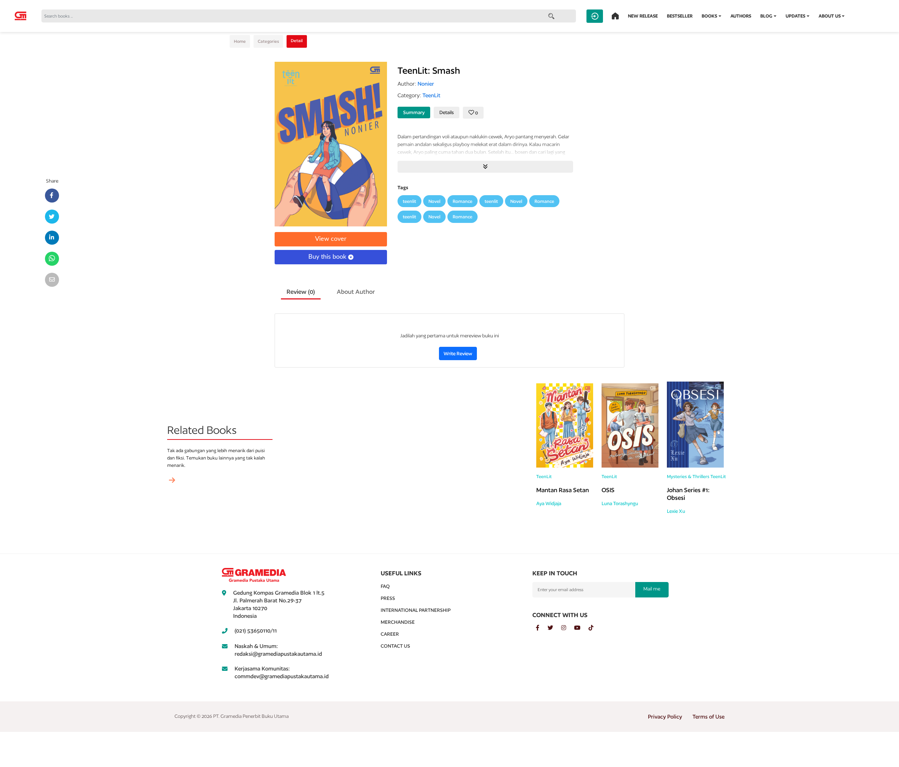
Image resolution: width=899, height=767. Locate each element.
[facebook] (541, 628)
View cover (331, 239)
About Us (830, 16)
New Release (643, 16)
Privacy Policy (665, 716)
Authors (740, 16)
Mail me (651, 588)
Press (388, 598)
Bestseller (680, 16)
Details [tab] (446, 112)
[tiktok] (595, 628)
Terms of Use (708, 716)
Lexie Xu (676, 511)
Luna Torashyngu (620, 503)
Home (240, 41)
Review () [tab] (301, 291)
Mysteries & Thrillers (688, 476)
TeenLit (544, 476)
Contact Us (395, 646)
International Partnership (416, 610)
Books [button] (709, 16)
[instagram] (567, 628)
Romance (462, 201)
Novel (434, 201)
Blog (766, 16)
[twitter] (554, 628)
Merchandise (398, 622)
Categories (268, 41)
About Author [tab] (356, 291)
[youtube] (581, 628)
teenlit (409, 201)
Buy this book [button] (328, 257)
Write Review (458, 353)
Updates (795, 16)
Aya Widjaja (548, 503)
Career (390, 634)
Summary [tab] (414, 112)
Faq (385, 586)
